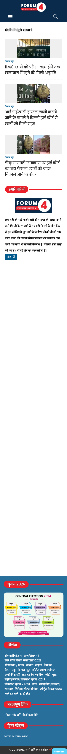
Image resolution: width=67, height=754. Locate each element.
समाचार (9, 689)
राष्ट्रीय (8, 679)
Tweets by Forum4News (16, 736)
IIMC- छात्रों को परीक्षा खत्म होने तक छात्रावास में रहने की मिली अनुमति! (32, 70)
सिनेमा (18, 689)
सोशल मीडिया (31, 689)
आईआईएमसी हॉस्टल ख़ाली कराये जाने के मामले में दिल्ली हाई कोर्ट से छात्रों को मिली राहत (31, 117)
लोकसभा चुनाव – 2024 (17, 684)
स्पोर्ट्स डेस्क (46, 689)
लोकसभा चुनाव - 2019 (33, 679)
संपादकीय (44, 684)
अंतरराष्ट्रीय (10, 656)
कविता (29, 665)
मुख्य (54, 675)
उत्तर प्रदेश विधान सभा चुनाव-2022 (23, 660)
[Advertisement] (33, 314)
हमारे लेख (25, 694)
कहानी (38, 665)
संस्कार (55, 684)
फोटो (47, 675)
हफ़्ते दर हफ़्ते (11, 694)
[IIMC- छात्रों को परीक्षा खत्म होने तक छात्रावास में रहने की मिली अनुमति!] (33, 55)
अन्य (19, 656)
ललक (15, 679)
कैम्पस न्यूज (9, 61)
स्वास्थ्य (58, 689)
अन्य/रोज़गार (31, 656)
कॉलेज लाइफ (39, 670)
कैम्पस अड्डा (10, 670)
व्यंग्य (34, 684)
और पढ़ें (11, 257)
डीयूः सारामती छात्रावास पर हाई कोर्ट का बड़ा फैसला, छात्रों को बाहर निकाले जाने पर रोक (32, 168)
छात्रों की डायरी (12, 675)
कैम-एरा (48, 665)
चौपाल (51, 670)
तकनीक (39, 675)
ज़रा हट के (27, 675)
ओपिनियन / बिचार (14, 665)
